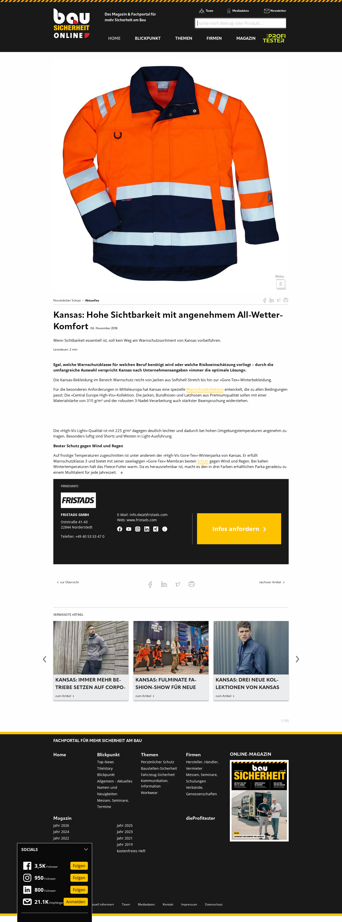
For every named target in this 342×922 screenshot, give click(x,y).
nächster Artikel (270, 582)
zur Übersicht (69, 582)
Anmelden (75, 901)
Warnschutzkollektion (205, 389)
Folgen (79, 865)
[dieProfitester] (274, 39)
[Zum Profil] (164, 529)
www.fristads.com (142, 520)
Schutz (203, 461)
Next (297, 662)
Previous (44, 662)
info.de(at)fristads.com (148, 514)
